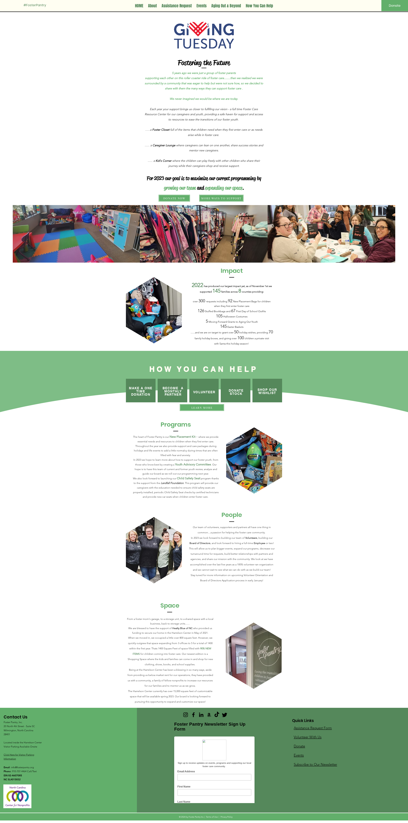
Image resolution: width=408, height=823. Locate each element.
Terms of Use (212, 817)
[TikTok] (217, 715)
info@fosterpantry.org (22, 767)
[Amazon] (209, 715)
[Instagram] (185, 715)
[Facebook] (193, 715)
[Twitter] (225, 715)
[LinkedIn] (201, 715)
